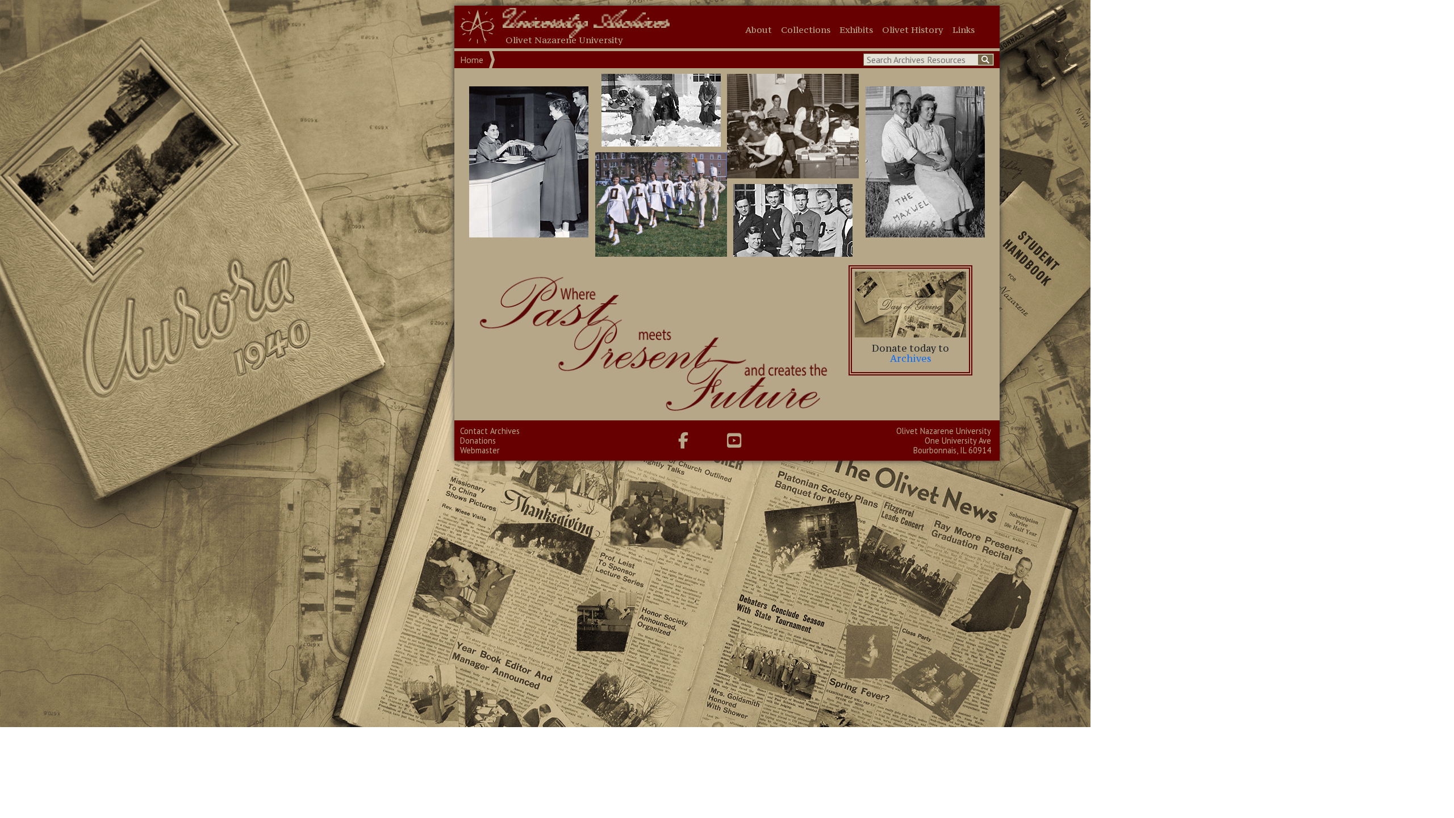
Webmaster (480, 450)
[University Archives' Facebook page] (683, 440)
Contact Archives (490, 430)
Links (963, 29)
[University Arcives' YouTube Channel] (734, 440)
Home (471, 59)
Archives (910, 358)
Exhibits (856, 29)
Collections (805, 29)
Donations (478, 440)
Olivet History (912, 29)
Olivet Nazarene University (943, 430)
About (758, 29)
